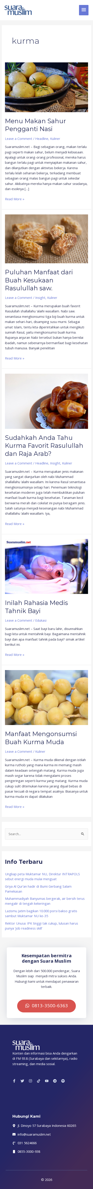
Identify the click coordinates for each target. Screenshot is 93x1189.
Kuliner (55, 138)
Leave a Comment (18, 138)
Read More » (14, 198)
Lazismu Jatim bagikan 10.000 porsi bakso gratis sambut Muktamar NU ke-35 (41, 913)
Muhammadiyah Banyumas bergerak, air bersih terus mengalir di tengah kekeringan (45, 901)
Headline (41, 138)
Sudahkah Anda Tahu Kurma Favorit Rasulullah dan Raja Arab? (44, 445)
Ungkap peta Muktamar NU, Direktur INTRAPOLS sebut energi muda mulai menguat (42, 876)
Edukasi (40, 620)
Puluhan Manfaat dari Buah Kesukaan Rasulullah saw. (39, 280)
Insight (40, 297)
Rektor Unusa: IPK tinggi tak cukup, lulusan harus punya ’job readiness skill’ (41, 925)
